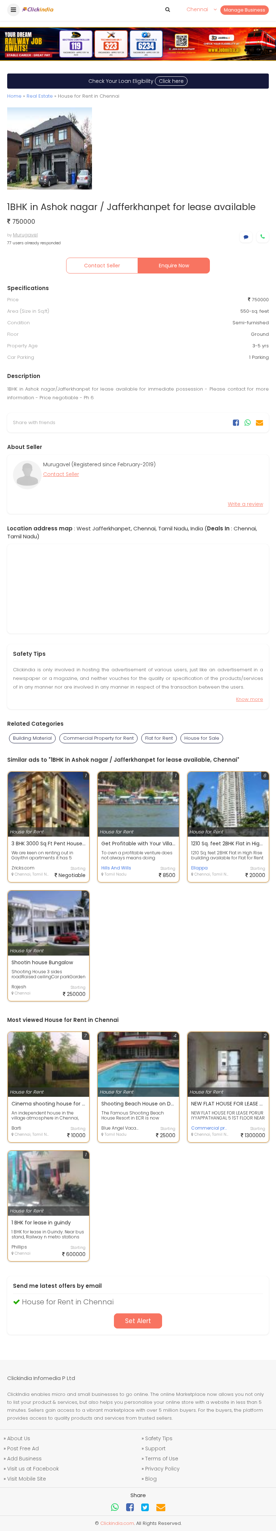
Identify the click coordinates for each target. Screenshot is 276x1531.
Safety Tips (158, 1438)
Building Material (32, 738)
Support (155, 1448)
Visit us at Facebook (33, 1468)
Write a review (245, 504)
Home (14, 96)
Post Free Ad (23, 1448)
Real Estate (40, 96)
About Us (18, 1438)
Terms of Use (161, 1458)
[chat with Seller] (246, 236)
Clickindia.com (117, 1523)
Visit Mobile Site (26, 1478)
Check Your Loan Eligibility (136, 81)
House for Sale (201, 738)
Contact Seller (102, 265)
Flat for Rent (159, 738)
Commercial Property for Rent (98, 738)
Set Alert (138, 1321)
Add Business (24, 1458)
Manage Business (244, 9)
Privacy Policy (162, 1468)
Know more (249, 699)
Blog (151, 1478)
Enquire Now (174, 265)
